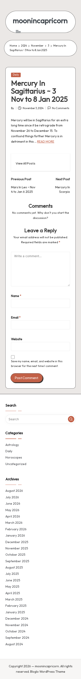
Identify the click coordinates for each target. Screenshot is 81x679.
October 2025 (15, 555)
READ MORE (45, 141)
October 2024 (15, 631)
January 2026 (15, 535)
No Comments (60, 108)
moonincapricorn (40, 21)
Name (16, 296)
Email (16, 317)
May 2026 (12, 510)
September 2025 (17, 561)
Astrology (12, 445)
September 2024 (17, 638)
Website (16, 339)
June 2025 (12, 580)
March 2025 (13, 599)
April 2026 (12, 516)
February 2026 (16, 529)
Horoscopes (13, 457)
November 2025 (16, 548)
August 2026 (14, 491)
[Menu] (18, 31)
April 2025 (12, 593)
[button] (25, 163)
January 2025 (15, 612)
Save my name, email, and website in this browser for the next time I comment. (37, 364)
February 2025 (16, 606)
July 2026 (12, 497)
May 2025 (12, 587)
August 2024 (14, 644)
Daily (16, 74)
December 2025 (16, 542)
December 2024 (16, 618)
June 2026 (12, 503)
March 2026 (13, 523)
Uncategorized (15, 464)
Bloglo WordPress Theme (47, 672)
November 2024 (16, 625)
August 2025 (14, 567)
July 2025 (12, 574)
